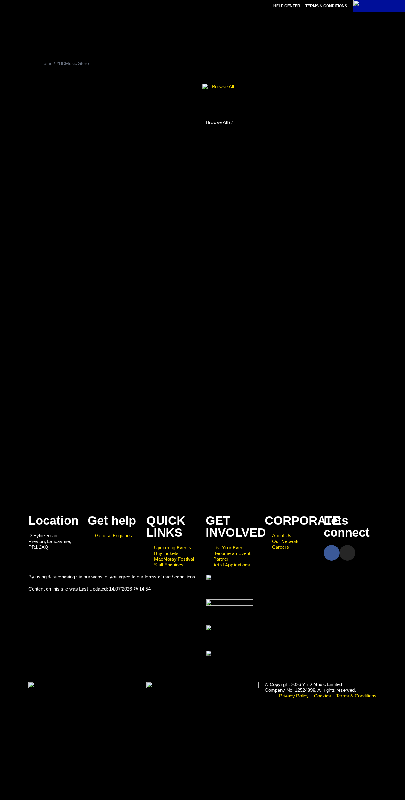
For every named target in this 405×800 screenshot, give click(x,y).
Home (46, 63)
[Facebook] (332, 553)
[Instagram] (347, 553)
